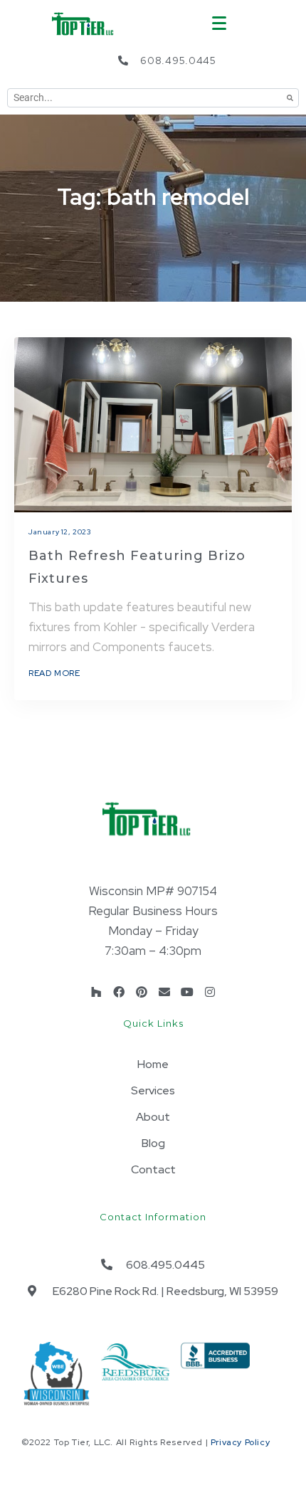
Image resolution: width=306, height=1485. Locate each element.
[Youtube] (187, 992)
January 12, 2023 (60, 532)
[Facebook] (119, 992)
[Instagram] (210, 992)
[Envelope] (164, 992)
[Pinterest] (141, 992)
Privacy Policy (240, 1442)
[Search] (289, 98)
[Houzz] (96, 992)
